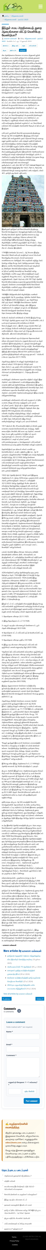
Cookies (15, 1245)
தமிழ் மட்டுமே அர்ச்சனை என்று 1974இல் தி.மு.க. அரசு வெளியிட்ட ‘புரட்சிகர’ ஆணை (22, 1211)
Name (9, 1031)
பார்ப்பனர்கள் (32, 45)
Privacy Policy (14, 1241)
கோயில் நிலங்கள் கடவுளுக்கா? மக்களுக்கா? (20, 1194)
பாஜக (23, 45)
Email (9, 1044)
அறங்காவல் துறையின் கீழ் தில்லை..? (17, 1176)
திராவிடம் (5, 45)
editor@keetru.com (13, 1143)
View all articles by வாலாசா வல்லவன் (18, 993)
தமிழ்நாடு (22, 50)
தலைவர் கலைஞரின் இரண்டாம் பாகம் (18, 1205)
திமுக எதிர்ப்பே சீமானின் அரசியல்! (17, 1218)
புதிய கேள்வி (29, 1091)
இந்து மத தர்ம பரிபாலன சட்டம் (15, 1199)
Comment (11, 1055)
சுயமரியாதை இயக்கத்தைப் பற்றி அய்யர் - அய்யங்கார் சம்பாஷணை (19, 1187)
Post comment (32, 1100)
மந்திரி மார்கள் (9, 1181)
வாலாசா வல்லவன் (10, 38)
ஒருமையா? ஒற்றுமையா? (13, 1229)
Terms (14, 1237)
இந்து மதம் (15, 45)
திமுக (4, 50)
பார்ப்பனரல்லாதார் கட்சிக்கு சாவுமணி (18, 1223)
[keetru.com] (13, 6)
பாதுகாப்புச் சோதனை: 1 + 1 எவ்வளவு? (22, 1083)
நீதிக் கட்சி (13, 50)
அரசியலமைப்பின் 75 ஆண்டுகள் (19, 967)
